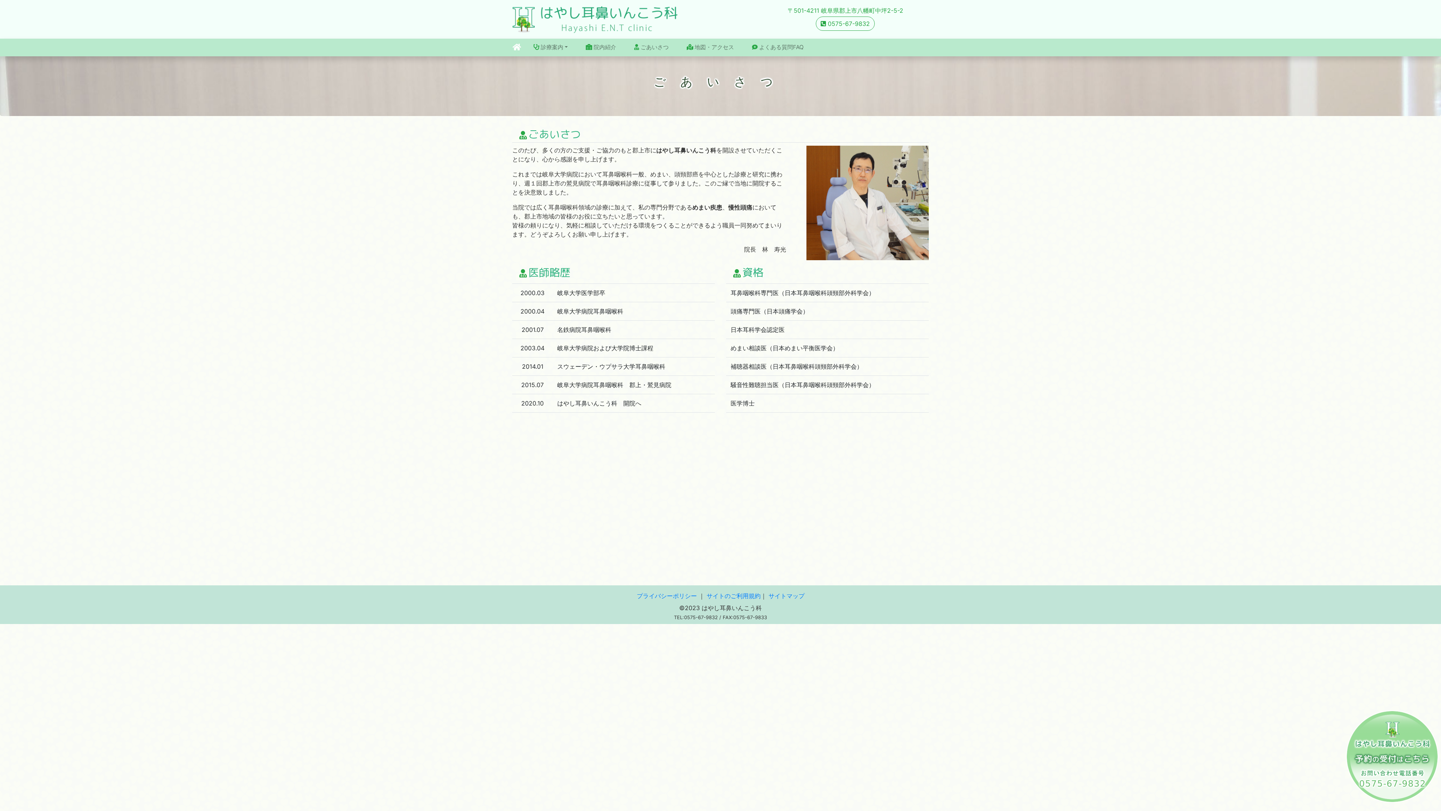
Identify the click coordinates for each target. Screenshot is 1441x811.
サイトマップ (787, 596)
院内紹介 (604, 47)
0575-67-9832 (848, 23)
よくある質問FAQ (781, 47)
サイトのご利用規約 (734, 596)
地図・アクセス (713, 47)
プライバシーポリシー (667, 596)
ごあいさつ (654, 47)
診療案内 (551, 47)
